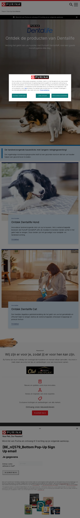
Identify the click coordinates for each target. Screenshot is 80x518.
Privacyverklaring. (44, 90)
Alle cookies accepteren (59, 95)
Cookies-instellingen (19, 95)
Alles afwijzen (43, 95)
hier (26, 88)
